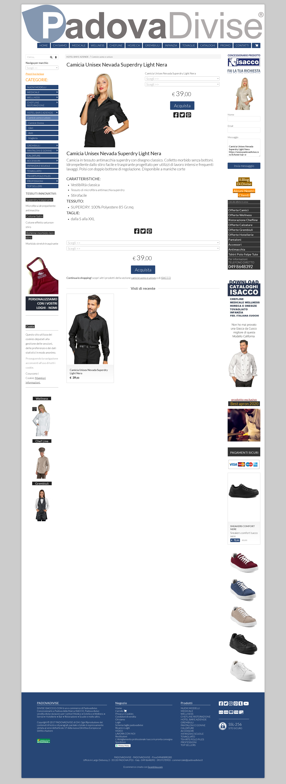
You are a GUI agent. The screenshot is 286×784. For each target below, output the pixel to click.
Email (230, 125)
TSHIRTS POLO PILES (38, 176)
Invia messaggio (244, 166)
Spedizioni (120, 742)
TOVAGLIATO (34, 170)
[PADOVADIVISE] (143, 26)
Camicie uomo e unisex (102, 57)
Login (118, 722)
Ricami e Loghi (122, 727)
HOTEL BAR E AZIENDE (77, 57)
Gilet (30, 127)
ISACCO (166, 277)
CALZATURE (33, 155)
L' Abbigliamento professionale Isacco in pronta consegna (143, 739)
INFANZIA (171, 45)
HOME (43, 45)
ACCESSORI (33, 160)
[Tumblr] (240, 704)
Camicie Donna (36, 122)
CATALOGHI (207, 45)
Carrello (119, 710)
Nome (231, 114)
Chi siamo (120, 719)
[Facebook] (221, 704)
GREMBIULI (152, 45)
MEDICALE (79, 45)
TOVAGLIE (188, 45)
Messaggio (233, 137)
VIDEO (119, 730)
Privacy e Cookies (124, 713)
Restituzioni (121, 736)
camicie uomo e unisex (143, 277)
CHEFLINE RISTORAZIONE (35, 104)
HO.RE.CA (134, 45)
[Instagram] (231, 704)
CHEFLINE (115, 45)
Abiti (30, 133)
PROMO (225, 45)
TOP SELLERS (34, 186)
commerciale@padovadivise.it (187, 760)
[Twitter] (226, 704)
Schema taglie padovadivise (129, 725)
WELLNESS (97, 45)
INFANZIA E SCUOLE (38, 165)
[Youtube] (246, 704)
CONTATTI (242, 45)
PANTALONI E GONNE (39, 150)
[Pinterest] (236, 704)
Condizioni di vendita (125, 716)
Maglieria (33, 138)
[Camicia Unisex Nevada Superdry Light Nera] (103, 110)
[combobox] (182, 78)
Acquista (182, 105)
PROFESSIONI (35, 181)
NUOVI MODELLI (36, 87)
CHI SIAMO (60, 45)
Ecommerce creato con (143, 766)
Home (118, 708)
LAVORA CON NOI (125, 733)
